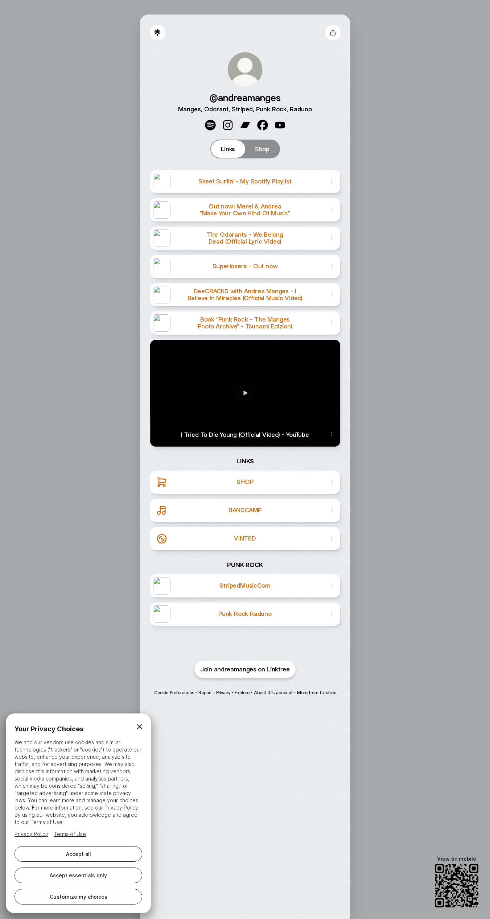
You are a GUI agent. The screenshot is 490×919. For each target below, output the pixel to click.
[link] (210, 125)
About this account (273, 693)
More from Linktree (316, 693)
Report (205, 693)
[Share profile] (333, 32)
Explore (242, 693)
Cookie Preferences (174, 693)
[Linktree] (157, 32)
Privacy (223, 693)
